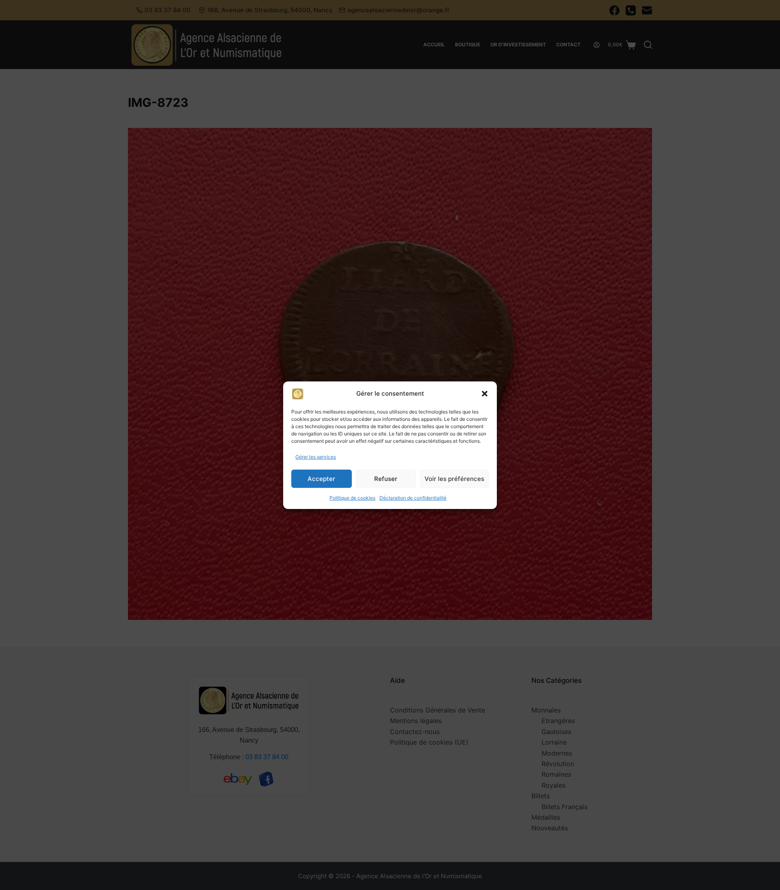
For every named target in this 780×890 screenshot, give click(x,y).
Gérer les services (315, 457)
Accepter (321, 479)
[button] (485, 394)
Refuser (385, 479)
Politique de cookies (352, 498)
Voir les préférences (454, 479)
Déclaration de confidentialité (412, 498)
